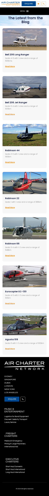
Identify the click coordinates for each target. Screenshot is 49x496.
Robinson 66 (12, 243)
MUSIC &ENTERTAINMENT (14, 410)
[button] (29, 3)
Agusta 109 (11, 339)
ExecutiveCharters (12, 460)
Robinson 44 (12, 150)
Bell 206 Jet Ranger (16, 102)
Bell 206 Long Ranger (17, 54)
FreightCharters (10, 434)
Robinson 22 (12, 198)
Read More (10, 66)
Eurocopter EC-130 (16, 291)
